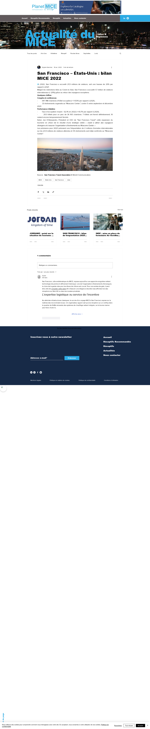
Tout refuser (129, 726)
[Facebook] (37, 324)
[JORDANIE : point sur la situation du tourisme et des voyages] (42, 221)
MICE (40, 180)
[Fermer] (147, 725)
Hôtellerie (54, 53)
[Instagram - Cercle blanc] (34, 324)
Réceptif (63, 53)
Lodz (96, 53)
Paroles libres (74, 53)
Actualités (109, 302)
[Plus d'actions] (111, 67)
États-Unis (48, 180)
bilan (68, 180)
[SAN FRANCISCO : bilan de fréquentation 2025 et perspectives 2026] (75, 221)
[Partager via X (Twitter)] (43, 192)
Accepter (140, 726)
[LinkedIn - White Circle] (31, 324)
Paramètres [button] (118, 726)
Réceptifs (108, 297)
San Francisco (59, 180)
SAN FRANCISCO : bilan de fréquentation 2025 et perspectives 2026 (74, 234)
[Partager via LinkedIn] (48, 192)
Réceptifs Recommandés (117, 293)
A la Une (44, 53)
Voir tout (120, 209)
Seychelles (86, 53)
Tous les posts (32, 53)
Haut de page (3, 719)
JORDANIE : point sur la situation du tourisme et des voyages (42, 234)
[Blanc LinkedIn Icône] (124, 18)
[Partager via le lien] (53, 192)
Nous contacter (111, 306)
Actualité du (59, 34)
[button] (120, 53)
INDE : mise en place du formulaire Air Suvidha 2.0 (108, 234)
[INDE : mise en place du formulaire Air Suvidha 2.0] (108, 221)
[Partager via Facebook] (38, 192)
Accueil (107, 288)
